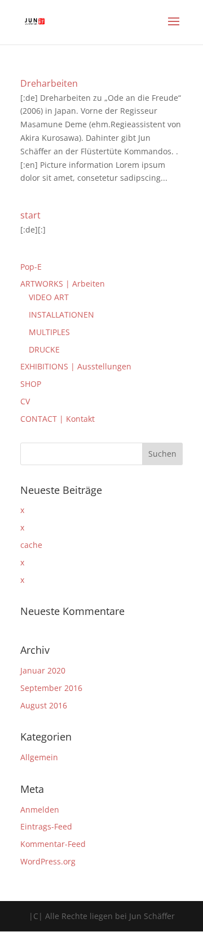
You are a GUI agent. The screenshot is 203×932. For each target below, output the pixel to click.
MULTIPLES (49, 332)
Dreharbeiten (49, 83)
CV (25, 401)
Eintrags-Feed (46, 826)
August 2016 (43, 705)
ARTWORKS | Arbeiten (62, 283)
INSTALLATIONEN (61, 314)
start (30, 215)
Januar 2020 (42, 670)
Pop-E (31, 266)
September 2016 (51, 688)
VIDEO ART (49, 297)
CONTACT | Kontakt (57, 418)
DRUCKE (44, 349)
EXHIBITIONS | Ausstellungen (75, 366)
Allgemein (39, 757)
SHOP (30, 383)
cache (31, 544)
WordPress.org (48, 861)
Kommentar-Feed (53, 844)
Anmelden (39, 809)
